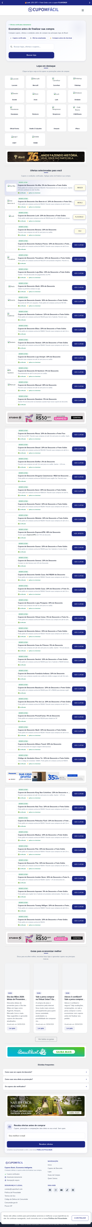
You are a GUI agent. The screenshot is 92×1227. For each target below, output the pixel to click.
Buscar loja (31, 55)
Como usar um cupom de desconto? (18, 1072)
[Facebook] (50, 1190)
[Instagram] (56, 1190)
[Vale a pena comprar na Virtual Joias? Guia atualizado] (46, 976)
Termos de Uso (10, 1196)
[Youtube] (61, 1190)
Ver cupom (79, 245)
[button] (45, 187)
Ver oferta (79, 533)
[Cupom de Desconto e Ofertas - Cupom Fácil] (24, 1163)
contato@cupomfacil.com (13, 1189)
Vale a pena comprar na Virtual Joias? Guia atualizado (46, 999)
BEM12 (80, 202)
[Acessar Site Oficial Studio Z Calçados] (46, 417)
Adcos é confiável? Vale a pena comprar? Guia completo (74, 999)
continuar (80, 1218)
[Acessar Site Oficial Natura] (46, 1106)
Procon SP (8, 1206)
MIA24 (80, 188)
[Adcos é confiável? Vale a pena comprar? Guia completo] (74, 976)
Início (50, 1165)
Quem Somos (52, 1178)
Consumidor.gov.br (11, 1203)
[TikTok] (67, 1190)
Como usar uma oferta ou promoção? (19, 1079)
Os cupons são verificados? (15, 1086)
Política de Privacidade (45, 1150)
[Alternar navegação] (82, 10)
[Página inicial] (43, 9)
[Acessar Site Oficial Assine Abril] (46, 157)
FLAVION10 (79, 217)
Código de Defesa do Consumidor (16, 1199)
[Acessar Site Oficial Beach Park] (46, 1052)
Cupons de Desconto (55, 1168)
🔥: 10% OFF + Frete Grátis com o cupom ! (46, 2)
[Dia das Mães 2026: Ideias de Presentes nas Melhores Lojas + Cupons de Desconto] (17, 976)
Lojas (50, 1172)
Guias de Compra (54, 1175)
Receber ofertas (46, 1144)
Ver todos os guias (46, 1039)
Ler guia (12, 1028)
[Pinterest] (73, 1190)
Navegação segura (13, 1180)
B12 (80, 231)
